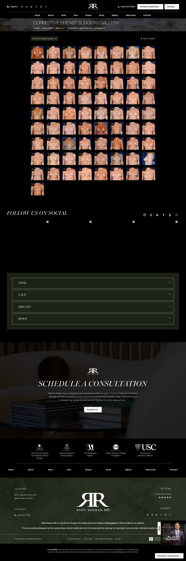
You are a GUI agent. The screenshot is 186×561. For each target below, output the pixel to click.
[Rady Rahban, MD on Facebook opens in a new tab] (36, 6)
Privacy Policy (88, 539)
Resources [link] (131, 15)
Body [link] (101, 15)
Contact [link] (147, 15)
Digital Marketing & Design (162, 539)
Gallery (48, 28)
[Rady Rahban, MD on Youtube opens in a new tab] (31, 6)
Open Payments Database (104, 539)
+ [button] (170, 282)
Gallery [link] (115, 15)
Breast (60, 28)
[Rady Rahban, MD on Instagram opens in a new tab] (21, 6)
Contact (171, 7)
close (159, 528)
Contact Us (92, 409)
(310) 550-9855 (133, 552)
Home (36, 28)
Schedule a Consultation (93, 384)
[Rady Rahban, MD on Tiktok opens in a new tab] (26, 6)
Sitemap (118, 539)
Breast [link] (89, 15)
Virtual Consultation (149, 7)
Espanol (14, 7)
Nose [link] (63, 15)
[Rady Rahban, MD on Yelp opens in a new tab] (41, 6)
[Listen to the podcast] (173, 533)
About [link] (51, 15)
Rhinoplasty (111, 523)
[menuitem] (21, 6)
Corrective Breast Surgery (87, 28)
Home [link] (37, 15)
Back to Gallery (149, 39)
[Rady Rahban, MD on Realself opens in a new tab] (45, 6)
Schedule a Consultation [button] (168, 556)
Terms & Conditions (74, 539)
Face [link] (76, 15)
